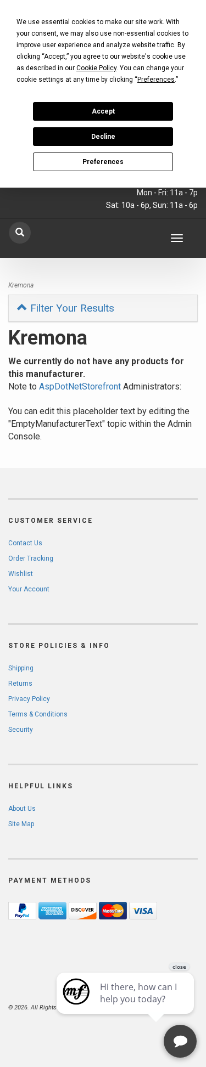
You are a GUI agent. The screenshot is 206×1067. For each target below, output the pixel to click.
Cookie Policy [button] (96, 68)
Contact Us (25, 543)
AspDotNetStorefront (80, 386)
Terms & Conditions (38, 714)
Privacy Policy (29, 699)
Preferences (103, 162)
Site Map (21, 824)
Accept (103, 111)
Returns (20, 683)
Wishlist (20, 574)
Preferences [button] (156, 79)
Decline (103, 136)
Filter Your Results (70, 308)
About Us (22, 808)
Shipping (21, 668)
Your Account (28, 589)
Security (20, 729)
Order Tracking (30, 558)
